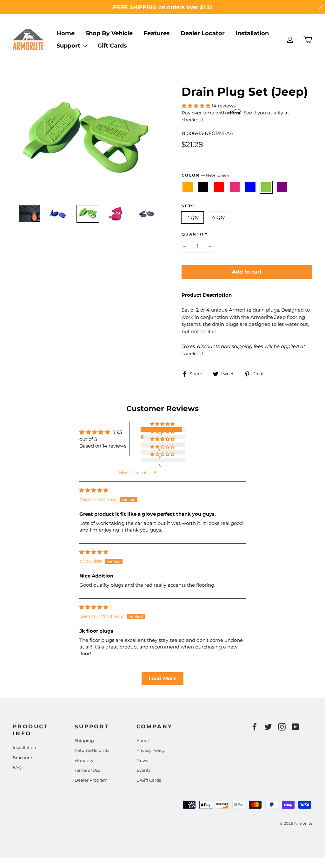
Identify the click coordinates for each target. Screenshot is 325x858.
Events (143, 770)
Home (65, 33)
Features (156, 33)
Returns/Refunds (92, 750)
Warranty (84, 760)
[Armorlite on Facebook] (254, 727)
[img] (93, 490)
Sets (188, 205)
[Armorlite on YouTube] (295, 727)
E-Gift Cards (148, 780)
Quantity (195, 234)
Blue (250, 187)
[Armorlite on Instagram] (282, 727)
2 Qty (192, 217)
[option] (85, 141)
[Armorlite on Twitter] (268, 727)
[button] (197, 106)
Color (205, 175)
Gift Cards (112, 45)
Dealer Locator (203, 33)
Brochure (22, 757)
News (142, 760)
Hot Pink (235, 187)
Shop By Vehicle (109, 33)
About (142, 740)
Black (203, 187)
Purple (282, 187)
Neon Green (266, 187)
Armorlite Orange (188, 187)
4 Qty (218, 217)
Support (69, 45)
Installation (252, 33)
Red (219, 187)
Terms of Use (87, 770)
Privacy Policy (150, 750)
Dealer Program (91, 780)
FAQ (17, 767)
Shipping (84, 740)
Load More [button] (162, 678)
